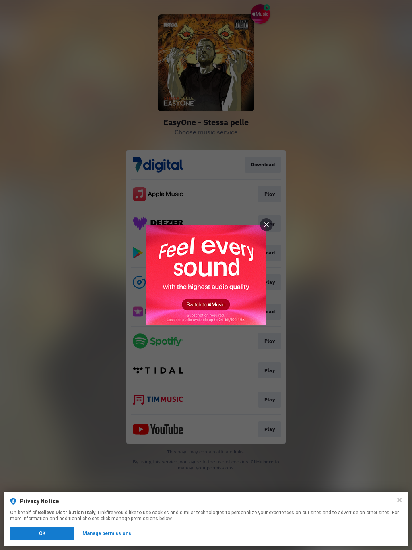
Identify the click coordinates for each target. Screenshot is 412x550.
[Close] (399, 500)
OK (42, 533)
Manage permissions (106, 533)
